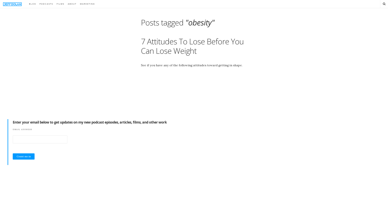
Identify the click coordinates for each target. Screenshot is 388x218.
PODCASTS (46, 4)
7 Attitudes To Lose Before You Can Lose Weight (192, 46)
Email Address (22, 129)
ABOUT (72, 4)
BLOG (32, 4)
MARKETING (87, 4)
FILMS (60, 4)
